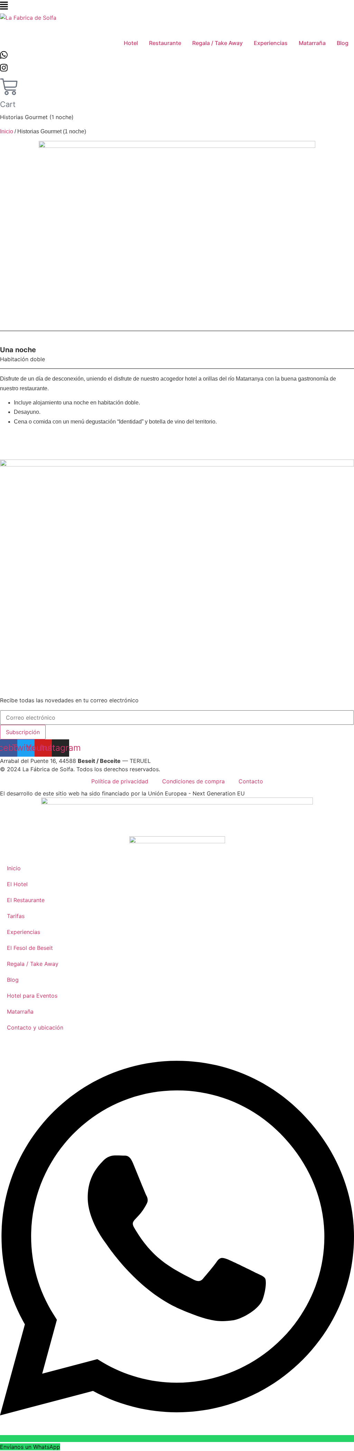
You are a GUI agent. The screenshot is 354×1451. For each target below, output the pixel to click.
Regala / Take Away (32, 963)
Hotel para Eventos (32, 995)
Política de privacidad (119, 781)
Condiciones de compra (193, 781)
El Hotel (17, 884)
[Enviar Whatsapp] (4, 56)
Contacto (251, 781)
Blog (13, 979)
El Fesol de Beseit (30, 947)
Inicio (6, 131)
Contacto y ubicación (35, 1027)
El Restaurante (26, 900)
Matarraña (20, 1011)
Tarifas (16, 916)
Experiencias (23, 931)
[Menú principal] (4, 7)
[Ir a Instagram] (4, 69)
